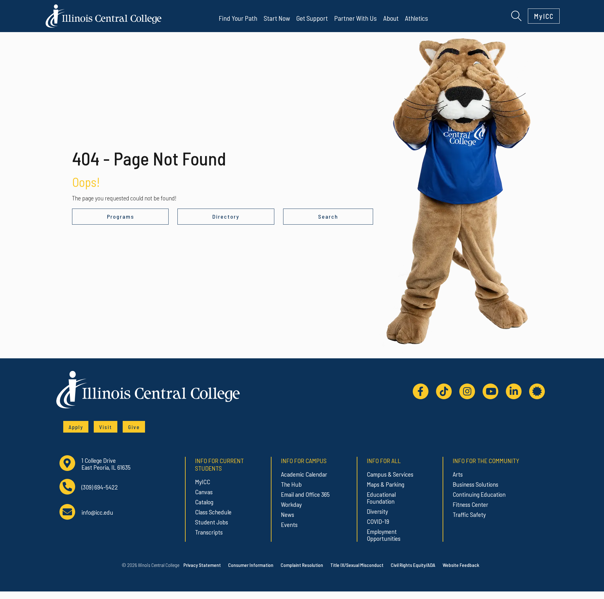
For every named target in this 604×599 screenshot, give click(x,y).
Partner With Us (355, 18)
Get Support (312, 18)
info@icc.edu (97, 512)
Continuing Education (479, 494)
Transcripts (209, 532)
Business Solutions (475, 484)
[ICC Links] (537, 391)
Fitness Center (470, 504)
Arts (458, 474)
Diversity (377, 511)
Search (328, 216)
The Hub (291, 484)
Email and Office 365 (305, 494)
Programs (120, 216)
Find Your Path (238, 18)
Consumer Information (250, 565)
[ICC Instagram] (467, 391)
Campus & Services (390, 474)
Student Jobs (211, 521)
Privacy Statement (202, 565)
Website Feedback (461, 565)
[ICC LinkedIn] (514, 391)
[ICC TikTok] (444, 391)
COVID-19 (378, 521)
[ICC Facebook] (421, 391)
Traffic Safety (469, 514)
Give (134, 427)
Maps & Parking (385, 484)
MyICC (544, 16)
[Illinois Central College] (103, 15)
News (287, 514)
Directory (225, 216)
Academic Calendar (304, 474)
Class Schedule (213, 511)
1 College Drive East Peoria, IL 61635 (106, 464)
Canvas (204, 491)
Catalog (204, 501)
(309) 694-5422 (99, 487)
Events (289, 524)
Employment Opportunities (383, 535)
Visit (105, 427)
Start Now (277, 18)
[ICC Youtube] (490, 391)
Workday (291, 504)
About (391, 18)
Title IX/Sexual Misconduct (356, 565)
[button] (516, 15)
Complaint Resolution (302, 565)
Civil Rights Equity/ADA (413, 565)
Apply (76, 427)
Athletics (416, 18)
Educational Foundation (381, 498)
